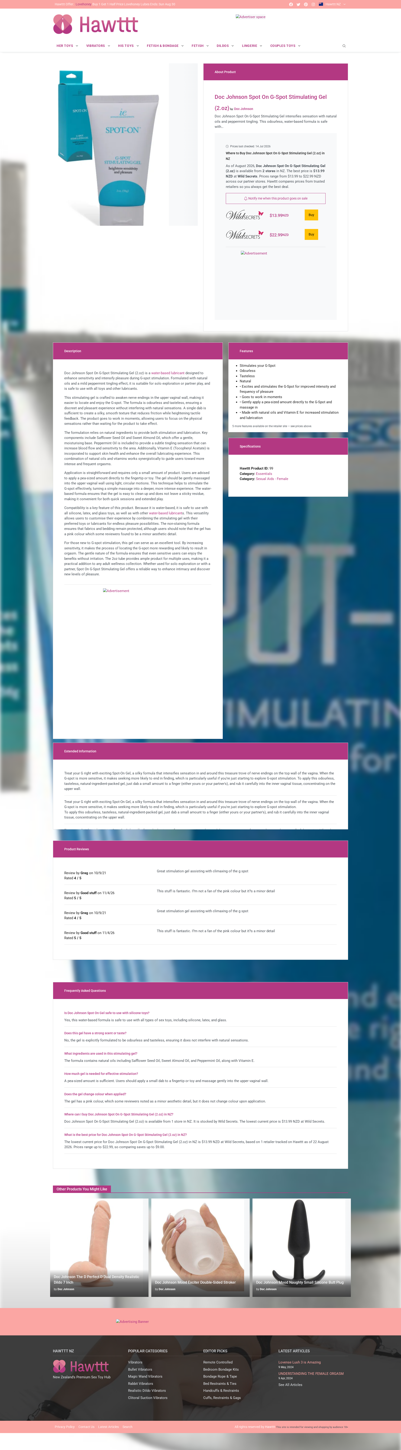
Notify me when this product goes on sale (277, 198)
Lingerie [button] (250, 46)
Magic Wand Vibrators (145, 1376)
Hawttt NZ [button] (333, 4)
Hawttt (270, 1427)
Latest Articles (108, 1427)
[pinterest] (306, 4)
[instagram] (313, 4)
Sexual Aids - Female (272, 479)
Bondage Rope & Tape (220, 1376)
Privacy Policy (65, 1427)
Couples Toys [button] (283, 46)
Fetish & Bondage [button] (163, 46)
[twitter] (298, 4)
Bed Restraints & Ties (219, 1384)
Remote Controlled (218, 1362)
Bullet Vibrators (140, 1369)
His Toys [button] (126, 46)
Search (128, 1427)
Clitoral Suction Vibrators (148, 1398)
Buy (311, 215)
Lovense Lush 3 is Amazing (299, 1362)
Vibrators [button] (96, 46)
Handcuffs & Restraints (221, 1391)
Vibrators (135, 1362)
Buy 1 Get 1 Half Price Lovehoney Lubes (115, 4)
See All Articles (290, 1385)
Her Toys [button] (65, 46)
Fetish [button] (198, 46)
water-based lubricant (167, 373)
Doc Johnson (66, 1289)
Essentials (264, 474)
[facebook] (291, 4)
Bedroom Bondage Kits (221, 1369)
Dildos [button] (223, 46)
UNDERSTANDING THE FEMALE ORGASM (311, 1374)
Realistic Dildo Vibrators (147, 1391)
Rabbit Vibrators (140, 1384)
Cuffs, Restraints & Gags (222, 1398)
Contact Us (86, 1427)
